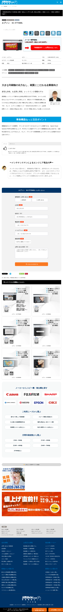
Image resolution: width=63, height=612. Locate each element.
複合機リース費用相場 (28, 548)
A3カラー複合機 (20, 529)
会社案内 (4, 548)
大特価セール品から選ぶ (51, 572)
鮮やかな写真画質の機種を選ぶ (9, 572)
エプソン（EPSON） (50, 548)
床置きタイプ (17, 277)
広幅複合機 (19, 533)
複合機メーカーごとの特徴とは (30, 564)
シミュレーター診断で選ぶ (51, 590)
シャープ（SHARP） (50, 546)
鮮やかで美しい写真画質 (9, 277)
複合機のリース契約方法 (29, 551)
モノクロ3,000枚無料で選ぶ (52, 574)
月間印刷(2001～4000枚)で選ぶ (53, 582)
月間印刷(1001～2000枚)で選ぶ (53, 580)
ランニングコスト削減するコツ (30, 559)
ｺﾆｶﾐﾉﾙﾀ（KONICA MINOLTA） (53, 556)
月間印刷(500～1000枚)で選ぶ (52, 577)
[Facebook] (30, 601)
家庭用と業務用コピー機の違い (30, 553)
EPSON (4, 20)
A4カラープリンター (6, 531)
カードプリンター (50, 533)
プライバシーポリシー (31, 604)
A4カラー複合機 (5, 529)
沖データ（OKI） (49, 551)
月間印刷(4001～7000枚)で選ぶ (53, 585)
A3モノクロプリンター (51, 531)
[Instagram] (32, 601)
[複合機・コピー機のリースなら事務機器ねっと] (10, 2)
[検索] (57, 2)
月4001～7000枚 (45, 445)
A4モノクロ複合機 (35, 529)
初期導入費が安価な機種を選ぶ (9, 582)
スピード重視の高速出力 (45, 417)
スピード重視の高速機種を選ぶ (9, 574)
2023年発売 (22, 277)
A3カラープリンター (21, 531)
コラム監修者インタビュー (8, 553)
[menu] (60, 2)
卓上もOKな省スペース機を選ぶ (9, 580)
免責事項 (24, 604)
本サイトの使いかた (6, 564)
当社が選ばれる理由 (6, 556)
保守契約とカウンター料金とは (30, 556)
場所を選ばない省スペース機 (45, 422)
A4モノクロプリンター (36, 531)
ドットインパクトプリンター (8, 535)
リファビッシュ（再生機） (22, 535)
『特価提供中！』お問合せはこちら (45, 47)
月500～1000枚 (17, 440)
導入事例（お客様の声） (7, 561)
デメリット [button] (12, 143)
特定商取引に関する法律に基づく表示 (45, 604)
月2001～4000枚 (17, 445)
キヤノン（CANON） (50, 559)
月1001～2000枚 (45, 440)
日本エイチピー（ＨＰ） (51, 564)
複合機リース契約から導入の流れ (31, 561)
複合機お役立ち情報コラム (29, 546)
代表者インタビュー (6, 551)
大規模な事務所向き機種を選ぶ (9, 577)
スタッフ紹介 (5, 559)
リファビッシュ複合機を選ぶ (9, 590)
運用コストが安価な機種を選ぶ (9, 585)
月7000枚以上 (18, 450)
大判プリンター (10, 20)
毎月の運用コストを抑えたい (45, 427)
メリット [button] (5, 143)
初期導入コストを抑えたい (17, 427)
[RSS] (35, 601)
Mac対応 (17, 20)
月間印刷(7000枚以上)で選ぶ (52, 587)
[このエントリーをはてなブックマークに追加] (10, 274)
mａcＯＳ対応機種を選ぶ (8, 587)
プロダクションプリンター (37, 533)
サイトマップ (17, 604)
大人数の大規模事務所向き (17, 422)
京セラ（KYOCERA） (50, 553)
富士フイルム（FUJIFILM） (51, 561)
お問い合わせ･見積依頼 (7, 546)
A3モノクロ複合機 (50, 529)
